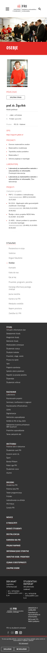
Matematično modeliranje (18, 148)
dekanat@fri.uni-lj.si (14, 594)
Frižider (9, 496)
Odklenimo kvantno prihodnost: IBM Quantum (18, 426)
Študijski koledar (12, 352)
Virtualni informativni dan (16, 330)
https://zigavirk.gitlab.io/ (14, 135)
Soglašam (7, 649)
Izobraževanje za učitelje (15, 500)
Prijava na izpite (12, 360)
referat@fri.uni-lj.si (31, 596)
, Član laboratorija (23, 179)
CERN (8, 410)
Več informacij (23, 643)
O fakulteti (11, 243)
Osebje (12, 262)
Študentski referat (13, 382)
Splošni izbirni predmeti (15, 371)
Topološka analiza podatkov (19, 151)
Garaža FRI (10, 508)
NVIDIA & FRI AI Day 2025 (16, 421)
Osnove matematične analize (19, 144)
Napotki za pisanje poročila (16, 375)
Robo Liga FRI (11, 465)
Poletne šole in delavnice (15, 446)
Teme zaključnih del (13, 434)
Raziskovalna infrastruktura (16, 406)
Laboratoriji (10, 395)
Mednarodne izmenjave (15, 345)
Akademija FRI (11, 485)
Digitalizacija (11, 413)
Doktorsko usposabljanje (15, 417)
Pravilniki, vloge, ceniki (15, 356)
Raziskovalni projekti (14, 398)
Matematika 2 (13, 155)
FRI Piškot (10, 504)
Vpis (8, 364)
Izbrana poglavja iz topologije (19, 159)
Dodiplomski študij (13, 333)
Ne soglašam (22, 649)
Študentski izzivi (12, 469)
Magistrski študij (12, 337)
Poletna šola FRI (12, 489)
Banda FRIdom (11, 461)
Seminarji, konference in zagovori (18, 402)
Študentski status (13, 349)
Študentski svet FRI (13, 450)
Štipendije (10, 378)
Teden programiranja (14, 493)
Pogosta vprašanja (13, 367)
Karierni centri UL (12, 454)
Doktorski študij (12, 341)
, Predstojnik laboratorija (23, 170)
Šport (8, 458)
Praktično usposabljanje (15, 430)
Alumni (9, 473)
